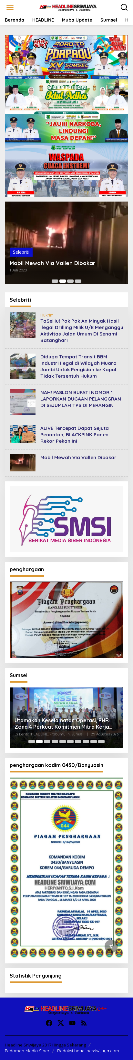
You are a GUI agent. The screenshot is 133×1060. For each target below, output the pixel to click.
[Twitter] (60, 1023)
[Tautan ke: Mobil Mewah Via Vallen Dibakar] (23, 462)
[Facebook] (49, 1023)
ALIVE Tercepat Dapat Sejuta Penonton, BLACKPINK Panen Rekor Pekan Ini (74, 434)
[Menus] (10, 7)
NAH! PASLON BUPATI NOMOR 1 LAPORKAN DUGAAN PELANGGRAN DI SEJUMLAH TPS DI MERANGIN (80, 398)
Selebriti (21, 252)
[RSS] (84, 1023)
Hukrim (47, 315)
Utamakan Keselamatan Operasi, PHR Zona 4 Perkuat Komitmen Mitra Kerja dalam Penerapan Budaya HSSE (62, 724)
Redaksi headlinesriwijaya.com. (88, 1050)
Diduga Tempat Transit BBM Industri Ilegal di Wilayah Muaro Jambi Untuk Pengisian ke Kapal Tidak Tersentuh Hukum (78, 366)
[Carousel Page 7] (78, 741)
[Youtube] (72, 1023)
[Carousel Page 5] (62, 741)
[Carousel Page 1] (55, 281)
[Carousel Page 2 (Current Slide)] (62, 281)
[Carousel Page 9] (93, 741)
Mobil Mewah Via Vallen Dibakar (52, 263)
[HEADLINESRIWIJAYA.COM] (68, 7)
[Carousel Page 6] (70, 741)
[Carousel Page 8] (86, 741)
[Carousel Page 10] (101, 741)
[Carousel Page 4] (78, 281)
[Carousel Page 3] (70, 281)
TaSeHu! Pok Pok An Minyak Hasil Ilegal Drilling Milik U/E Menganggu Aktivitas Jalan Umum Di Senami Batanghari (81, 330)
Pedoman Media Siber (27, 1050)
